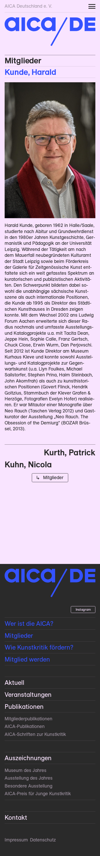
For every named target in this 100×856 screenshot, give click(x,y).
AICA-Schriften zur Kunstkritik (35, 734)
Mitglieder (23, 60)
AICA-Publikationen (25, 726)
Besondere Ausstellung (28, 785)
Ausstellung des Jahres (29, 778)
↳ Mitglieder (50, 477)
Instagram (83, 609)
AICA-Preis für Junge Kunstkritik (38, 793)
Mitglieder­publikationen (28, 718)
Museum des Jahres (25, 770)
